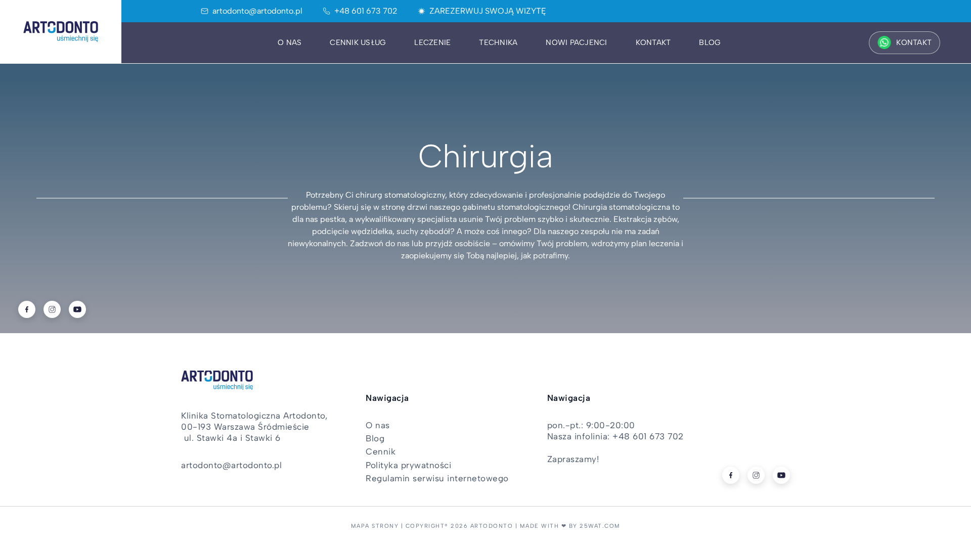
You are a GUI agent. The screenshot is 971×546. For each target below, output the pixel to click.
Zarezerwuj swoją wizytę (487, 11)
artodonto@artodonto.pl (257, 11)
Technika (498, 42)
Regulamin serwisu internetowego (437, 478)
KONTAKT (914, 42)
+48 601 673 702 (366, 11)
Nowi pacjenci (576, 42)
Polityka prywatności (408, 465)
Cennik (380, 451)
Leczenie (432, 42)
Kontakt (653, 42)
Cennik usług (358, 42)
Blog (710, 42)
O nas (289, 42)
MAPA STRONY (375, 526)
